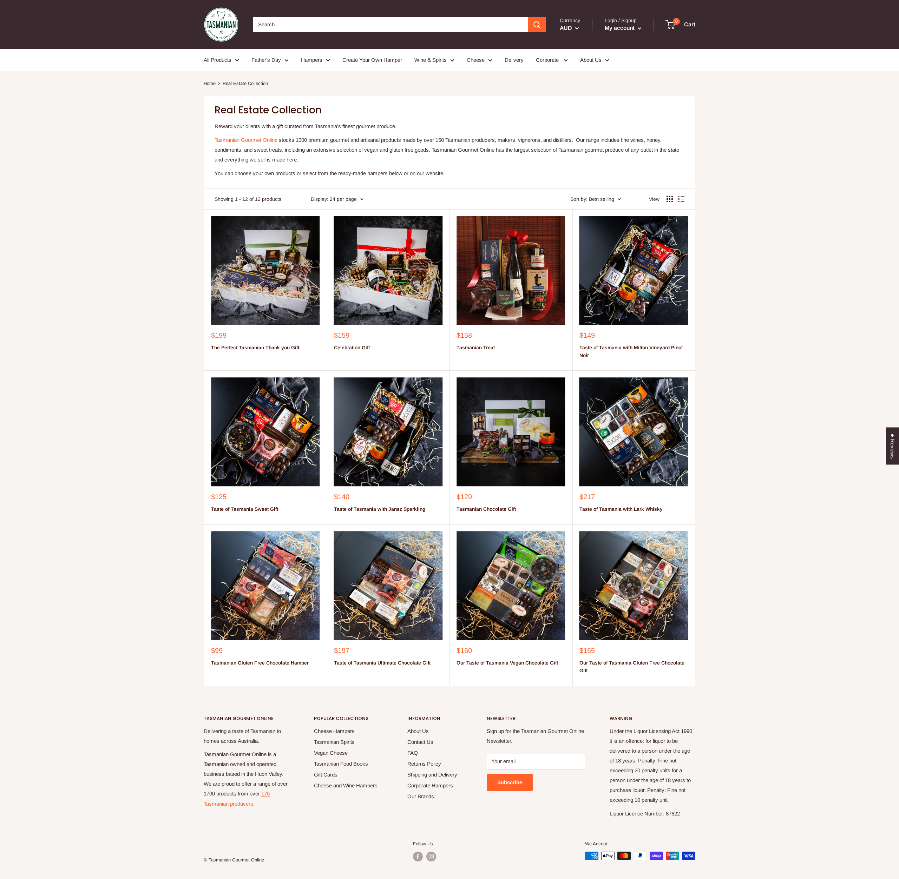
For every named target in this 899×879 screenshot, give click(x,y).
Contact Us (420, 742)
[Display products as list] (681, 199)
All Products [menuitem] (217, 60)
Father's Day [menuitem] (266, 60)
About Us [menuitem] (591, 60)
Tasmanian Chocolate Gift (486, 509)
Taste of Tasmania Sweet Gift (244, 509)
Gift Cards (325, 775)
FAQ (412, 753)
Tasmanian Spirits (334, 742)
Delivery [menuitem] (514, 60)
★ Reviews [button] (892, 446)
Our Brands (420, 796)
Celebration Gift (352, 347)
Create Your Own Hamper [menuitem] (372, 60)
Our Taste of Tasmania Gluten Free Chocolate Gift (631, 666)
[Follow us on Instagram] (431, 856)
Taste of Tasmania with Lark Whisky (621, 509)
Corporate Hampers (430, 785)
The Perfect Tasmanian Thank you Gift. (256, 347)
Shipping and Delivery (432, 775)
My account (620, 28)
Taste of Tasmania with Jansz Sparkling (379, 509)
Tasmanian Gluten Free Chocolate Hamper (260, 663)
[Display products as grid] (670, 199)
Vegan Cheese (331, 753)
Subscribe (509, 782)
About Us (418, 731)
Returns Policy (424, 764)
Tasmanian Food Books (341, 764)
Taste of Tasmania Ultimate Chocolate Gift (382, 663)
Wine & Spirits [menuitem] (430, 60)
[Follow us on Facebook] (418, 856)
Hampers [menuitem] (311, 60)
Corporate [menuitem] (548, 60)
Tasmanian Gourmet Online (246, 140)
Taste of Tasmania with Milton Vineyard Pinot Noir (631, 351)
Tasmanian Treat (476, 347)
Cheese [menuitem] (476, 60)
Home (210, 83)
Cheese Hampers (334, 731)
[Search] (537, 24)
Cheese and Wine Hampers (346, 785)
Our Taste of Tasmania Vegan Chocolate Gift (507, 663)
